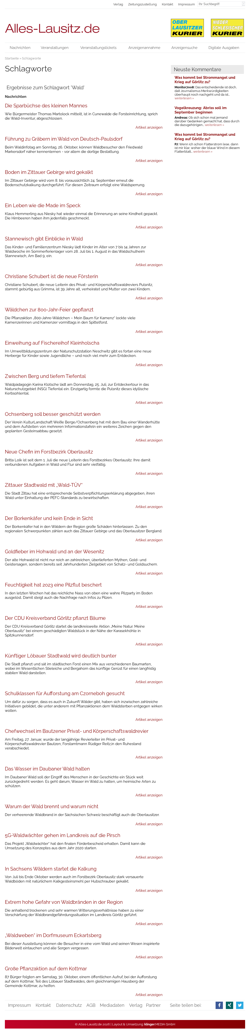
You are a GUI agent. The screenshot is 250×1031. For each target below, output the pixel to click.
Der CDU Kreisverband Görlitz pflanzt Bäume (55, 618)
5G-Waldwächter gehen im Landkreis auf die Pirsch (62, 835)
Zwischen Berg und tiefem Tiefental (45, 376)
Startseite (12, 58)
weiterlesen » (184, 98)
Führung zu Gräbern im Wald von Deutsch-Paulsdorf (64, 139)
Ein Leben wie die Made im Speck (43, 205)
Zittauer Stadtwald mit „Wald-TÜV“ (44, 485)
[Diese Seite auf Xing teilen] (229, 1005)
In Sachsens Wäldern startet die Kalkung (50, 869)
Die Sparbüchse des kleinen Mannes (46, 106)
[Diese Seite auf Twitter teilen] (239, 1005)
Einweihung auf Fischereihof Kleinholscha (52, 343)
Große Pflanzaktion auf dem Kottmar (46, 969)
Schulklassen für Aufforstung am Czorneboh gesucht (65, 693)
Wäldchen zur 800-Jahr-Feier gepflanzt (49, 310)
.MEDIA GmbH (159, 1024)
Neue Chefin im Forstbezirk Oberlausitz (49, 452)
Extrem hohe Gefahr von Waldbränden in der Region (64, 902)
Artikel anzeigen (149, 127)
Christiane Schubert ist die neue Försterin (51, 276)
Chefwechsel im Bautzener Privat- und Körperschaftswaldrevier (76, 731)
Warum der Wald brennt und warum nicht (51, 806)
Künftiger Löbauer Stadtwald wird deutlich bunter (60, 656)
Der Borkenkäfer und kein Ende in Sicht (49, 518)
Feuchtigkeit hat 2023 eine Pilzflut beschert (53, 585)
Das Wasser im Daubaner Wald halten (47, 769)
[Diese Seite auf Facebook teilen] (219, 1005)
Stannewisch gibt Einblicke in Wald (44, 239)
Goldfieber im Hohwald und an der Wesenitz (54, 552)
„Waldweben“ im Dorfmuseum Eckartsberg (53, 935)
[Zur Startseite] (84, 25)
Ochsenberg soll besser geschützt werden (53, 414)
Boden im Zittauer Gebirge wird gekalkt (49, 172)
